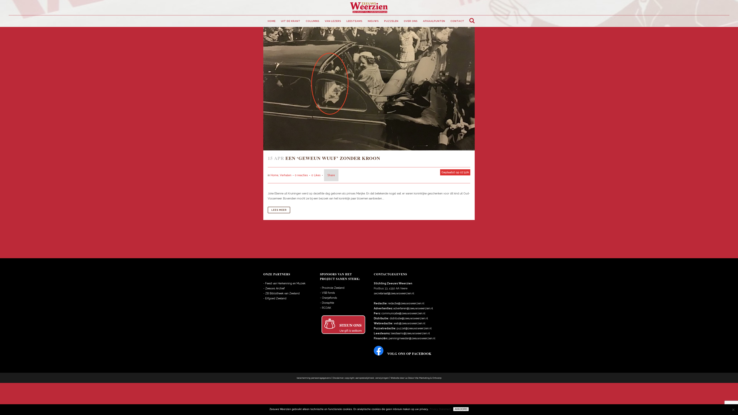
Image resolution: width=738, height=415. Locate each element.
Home (274, 175)
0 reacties (301, 175)
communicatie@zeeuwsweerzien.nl (403, 313)
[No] (733, 410)
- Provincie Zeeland (332, 287)
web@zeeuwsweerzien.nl (409, 323)
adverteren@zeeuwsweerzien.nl (413, 308)
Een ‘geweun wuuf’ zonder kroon (332, 158)
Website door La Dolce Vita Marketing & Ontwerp (416, 378)
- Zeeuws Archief (274, 288)
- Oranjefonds (328, 297)
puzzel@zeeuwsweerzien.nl (414, 328)
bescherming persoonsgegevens (314, 378)
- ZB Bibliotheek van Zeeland (281, 293)
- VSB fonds (327, 292)
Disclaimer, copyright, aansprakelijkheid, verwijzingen (361, 378)
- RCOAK (325, 307)
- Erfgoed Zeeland (274, 298)
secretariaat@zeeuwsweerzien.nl (394, 293)
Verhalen (285, 175)
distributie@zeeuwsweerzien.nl (409, 318)
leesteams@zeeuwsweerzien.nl (410, 333)
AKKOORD (461, 409)
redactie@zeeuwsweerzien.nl (406, 303)
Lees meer (279, 210)
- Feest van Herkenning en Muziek (284, 283)
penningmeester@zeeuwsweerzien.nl (412, 338)
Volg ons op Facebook (409, 353)
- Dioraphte (327, 302)
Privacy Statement (440, 409)
